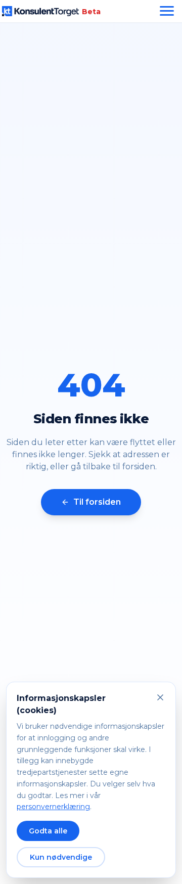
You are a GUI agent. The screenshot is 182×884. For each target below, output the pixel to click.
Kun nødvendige (61, 857)
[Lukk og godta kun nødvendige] (160, 697)
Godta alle (48, 830)
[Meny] (167, 11)
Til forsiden (97, 502)
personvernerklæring (53, 806)
